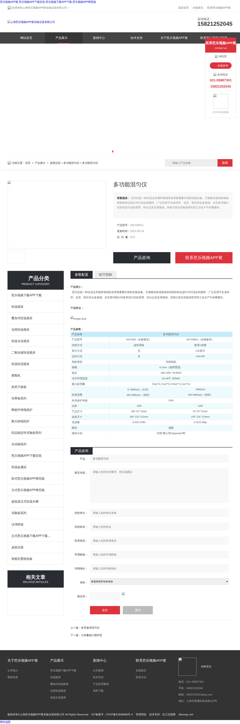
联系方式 (141, 677)
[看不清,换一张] (151, 593)
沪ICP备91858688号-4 (119, 714)
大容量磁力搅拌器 (91, 635)
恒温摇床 (17, 306)
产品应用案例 (101, 683)
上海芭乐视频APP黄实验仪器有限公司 (44, 7)
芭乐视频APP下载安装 (26, 455)
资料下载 (98, 690)
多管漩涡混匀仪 (90, 627)
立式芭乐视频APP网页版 (28, 490)
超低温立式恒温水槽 (24, 501)
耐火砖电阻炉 (20, 421)
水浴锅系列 (18, 444)
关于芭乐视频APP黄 (174, 37)
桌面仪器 (55, 162)
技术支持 (136, 37)
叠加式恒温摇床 (21, 318)
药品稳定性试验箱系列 (26, 432)
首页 (27, 162)
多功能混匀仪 (71, 162)
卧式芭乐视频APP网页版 (28, 478)
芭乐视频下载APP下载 (26, 295)
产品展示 (62, 37)
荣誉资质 (13, 677)
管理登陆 (141, 714)
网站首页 (26, 37)
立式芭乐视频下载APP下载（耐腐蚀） (31, 535)
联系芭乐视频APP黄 (219, 7)
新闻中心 (99, 37)
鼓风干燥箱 (18, 386)
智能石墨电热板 (21, 558)
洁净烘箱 (17, 524)
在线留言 (198, 7)
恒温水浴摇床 (20, 341)
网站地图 (5, 721)
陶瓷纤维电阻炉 (21, 409)
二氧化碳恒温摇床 (23, 352)
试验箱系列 (18, 513)
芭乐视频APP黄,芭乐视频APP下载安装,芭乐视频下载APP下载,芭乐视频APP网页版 (48, 1)
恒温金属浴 (18, 467)
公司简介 (13, 670)
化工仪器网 (169, 714)
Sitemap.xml (185, 714)
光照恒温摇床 (20, 329)
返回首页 (183, 7)
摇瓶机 (15, 375)
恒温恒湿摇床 (20, 364)
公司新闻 (98, 670)
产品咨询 (142, 257)
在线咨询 (223, 65)
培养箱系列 (18, 398)
